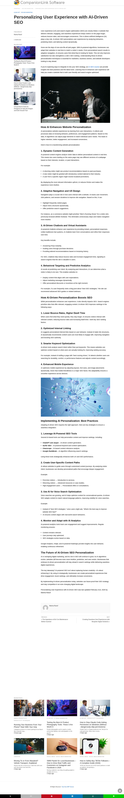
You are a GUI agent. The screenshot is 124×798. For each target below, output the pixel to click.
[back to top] (120, 790)
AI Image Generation (60, 718)
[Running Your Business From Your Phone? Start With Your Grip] (29, 708)
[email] (31, 796)
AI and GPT (17, 12)
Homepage (17, 8)
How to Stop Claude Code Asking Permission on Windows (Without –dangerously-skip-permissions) (93, 724)
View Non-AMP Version (68, 786)
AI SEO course (93, 67)
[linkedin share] (72, 796)
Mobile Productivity (20, 718)
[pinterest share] (51, 796)
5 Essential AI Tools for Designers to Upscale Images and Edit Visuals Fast (23, 108)
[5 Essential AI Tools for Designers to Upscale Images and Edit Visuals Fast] (24, 98)
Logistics (17, 756)
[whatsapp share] (93, 796)
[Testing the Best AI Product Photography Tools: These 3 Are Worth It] (24, 52)
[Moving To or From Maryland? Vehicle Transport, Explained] (29, 746)
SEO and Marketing (27, 8)
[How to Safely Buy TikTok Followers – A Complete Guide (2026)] (95, 746)
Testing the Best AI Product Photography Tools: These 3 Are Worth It (24, 63)
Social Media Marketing (63, 756)
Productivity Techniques (22, 720)
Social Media (51, 756)
